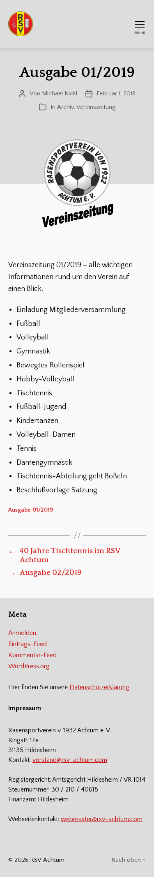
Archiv (65, 107)
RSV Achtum (47, 859)
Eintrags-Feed (27, 644)
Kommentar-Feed (32, 655)
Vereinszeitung (95, 107)
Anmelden (22, 633)
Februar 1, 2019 (116, 93)
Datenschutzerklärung (99, 687)
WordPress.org (29, 666)
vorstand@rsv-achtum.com (69, 760)
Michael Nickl (59, 93)
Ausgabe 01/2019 (30, 510)
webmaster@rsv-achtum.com (102, 819)
